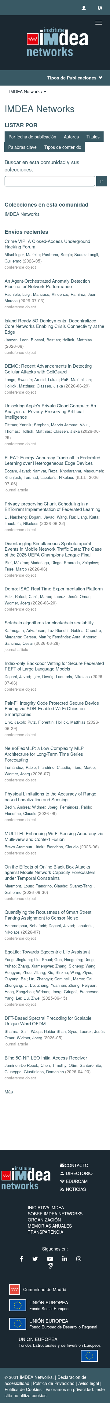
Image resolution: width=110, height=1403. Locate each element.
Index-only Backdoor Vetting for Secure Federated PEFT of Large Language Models (54, 666)
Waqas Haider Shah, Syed (54, 1031)
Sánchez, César (19, 643)
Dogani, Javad (17, 471)
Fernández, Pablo (20, 767)
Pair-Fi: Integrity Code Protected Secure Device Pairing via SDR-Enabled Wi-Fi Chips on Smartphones (52, 708)
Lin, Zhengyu (40, 979)
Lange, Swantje (18, 379)
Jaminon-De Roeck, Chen (27, 1065)
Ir (101, 181)
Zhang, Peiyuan (82, 985)
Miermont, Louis (19, 886)
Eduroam (74, 1181)
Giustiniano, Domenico (44, 1071)
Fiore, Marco (16, 569)
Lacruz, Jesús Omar (71, 596)
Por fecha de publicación (32, 137)
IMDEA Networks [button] (26, 91)
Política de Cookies (23, 1389)
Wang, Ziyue (81, 972)
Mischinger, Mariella (22, 254)
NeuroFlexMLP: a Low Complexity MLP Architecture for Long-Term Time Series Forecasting (44, 753)
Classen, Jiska (50, 386)
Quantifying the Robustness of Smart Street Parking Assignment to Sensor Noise (48, 915)
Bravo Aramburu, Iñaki (24, 847)
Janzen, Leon (16, 340)
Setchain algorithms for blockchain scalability (49, 622)
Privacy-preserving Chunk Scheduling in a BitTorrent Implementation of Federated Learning (52, 506)
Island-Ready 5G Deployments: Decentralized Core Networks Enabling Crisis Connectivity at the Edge (54, 326)
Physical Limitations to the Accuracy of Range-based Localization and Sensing (51, 796)
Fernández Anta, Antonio (74, 637)
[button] (99, 7)
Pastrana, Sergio (57, 254)
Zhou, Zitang (34, 972)
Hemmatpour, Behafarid (25, 925)
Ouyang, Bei (16, 979)
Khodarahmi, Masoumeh (81, 471)
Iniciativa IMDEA (46, 1207)
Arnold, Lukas (46, 379)
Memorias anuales (50, 1226)
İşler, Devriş (42, 676)
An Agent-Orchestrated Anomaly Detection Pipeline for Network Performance (47, 283)
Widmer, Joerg (17, 603)
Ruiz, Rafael (15, 596)
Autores (71, 137)
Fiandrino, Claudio (54, 767)
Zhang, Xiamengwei (35, 966)
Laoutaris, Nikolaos (57, 477)
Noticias (73, 1189)
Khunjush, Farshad (21, 477)
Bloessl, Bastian (45, 340)
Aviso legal (88, 1383)
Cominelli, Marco (69, 979)
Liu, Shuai (43, 959)
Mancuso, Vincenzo (50, 294)
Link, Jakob (15, 722)
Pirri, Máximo (16, 562)
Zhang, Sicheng (69, 966)
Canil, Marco (40, 596)
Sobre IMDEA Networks (55, 1213)
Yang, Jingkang (18, 959)
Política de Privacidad (54, 1383)
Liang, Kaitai (88, 517)
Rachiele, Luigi (18, 294)
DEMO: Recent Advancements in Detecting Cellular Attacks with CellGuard (48, 368)
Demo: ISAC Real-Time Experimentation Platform (54, 588)
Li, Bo (29, 985)
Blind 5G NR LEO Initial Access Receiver (46, 1057)
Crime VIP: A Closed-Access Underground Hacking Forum (47, 244)
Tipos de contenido (62, 147)
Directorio (76, 1173)
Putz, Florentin (40, 722)
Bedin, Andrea (17, 807)
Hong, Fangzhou (19, 991)
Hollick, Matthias (77, 340)
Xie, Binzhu (57, 972)
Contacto (74, 1165)
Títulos (93, 137)
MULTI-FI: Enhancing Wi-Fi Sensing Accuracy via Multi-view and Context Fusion (54, 836)
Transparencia (45, 1232)
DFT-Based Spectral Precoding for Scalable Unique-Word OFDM (48, 1021)
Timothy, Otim (64, 1065)
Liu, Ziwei (32, 998)
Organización (44, 1220)
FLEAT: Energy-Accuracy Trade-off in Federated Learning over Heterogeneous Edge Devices (52, 460)
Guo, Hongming (68, 959)
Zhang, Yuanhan (51, 985)
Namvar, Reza (44, 471)
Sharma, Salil (16, 1031)
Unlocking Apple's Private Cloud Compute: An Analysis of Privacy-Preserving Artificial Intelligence (50, 411)
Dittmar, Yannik (18, 425)
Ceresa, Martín (37, 637)
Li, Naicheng (16, 517)
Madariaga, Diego (46, 562)
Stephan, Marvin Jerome (55, 425)
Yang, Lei (13, 998)
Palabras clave (22, 147)
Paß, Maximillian (76, 379)
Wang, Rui (66, 517)
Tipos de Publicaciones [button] (72, 78)
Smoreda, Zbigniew (81, 562)
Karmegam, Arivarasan (25, 630)
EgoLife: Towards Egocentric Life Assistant (47, 951)
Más (9, 1092)
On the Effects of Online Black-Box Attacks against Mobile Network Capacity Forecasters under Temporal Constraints (50, 872)
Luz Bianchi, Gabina (65, 630)
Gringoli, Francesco (81, 991)
